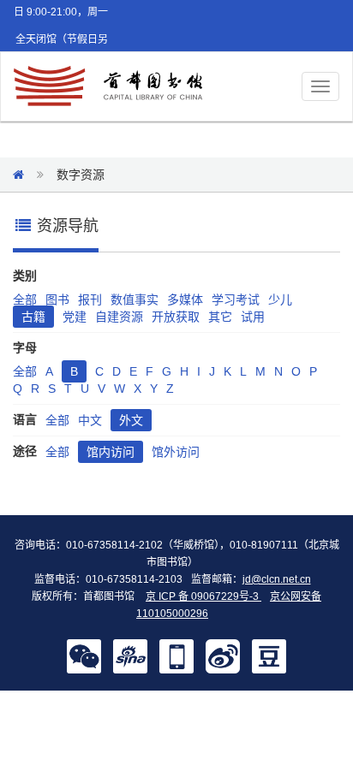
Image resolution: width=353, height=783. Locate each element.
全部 (25, 299)
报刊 (90, 299)
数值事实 (135, 299)
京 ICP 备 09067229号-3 (203, 596)
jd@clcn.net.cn (276, 579)
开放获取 (176, 316)
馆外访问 (176, 452)
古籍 (33, 316)
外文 (131, 420)
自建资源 (119, 316)
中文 (90, 420)
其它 (220, 316)
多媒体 (185, 299)
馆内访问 (111, 452)
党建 (75, 316)
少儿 (280, 299)
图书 (57, 299)
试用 (253, 316)
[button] (84, 655)
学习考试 (236, 299)
